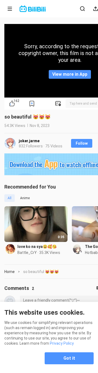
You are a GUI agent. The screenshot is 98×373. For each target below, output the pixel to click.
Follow (82, 143)
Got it (69, 358)
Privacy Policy (62, 343)
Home (9, 271)
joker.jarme (29, 141)
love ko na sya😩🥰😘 (37, 246)
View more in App (69, 74)
